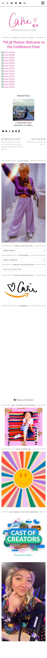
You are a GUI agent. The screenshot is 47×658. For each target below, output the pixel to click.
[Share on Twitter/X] (9, 131)
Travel (31, 37)
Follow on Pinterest (24, 400)
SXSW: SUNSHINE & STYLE (36, 141)
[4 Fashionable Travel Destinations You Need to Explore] (23, 110)
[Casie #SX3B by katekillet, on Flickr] (8, 52)
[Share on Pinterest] (13, 131)
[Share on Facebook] (6, 131)
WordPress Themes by (23, 655)
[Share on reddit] (19, 131)
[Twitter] (3, 3)
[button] (44, 3)
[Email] (20, 3)
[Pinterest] (12, 3)
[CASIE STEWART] (23, 16)
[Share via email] (3, 131)
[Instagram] (7, 3)
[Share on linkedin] (16, 131)
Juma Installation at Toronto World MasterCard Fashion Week (12, 144)
